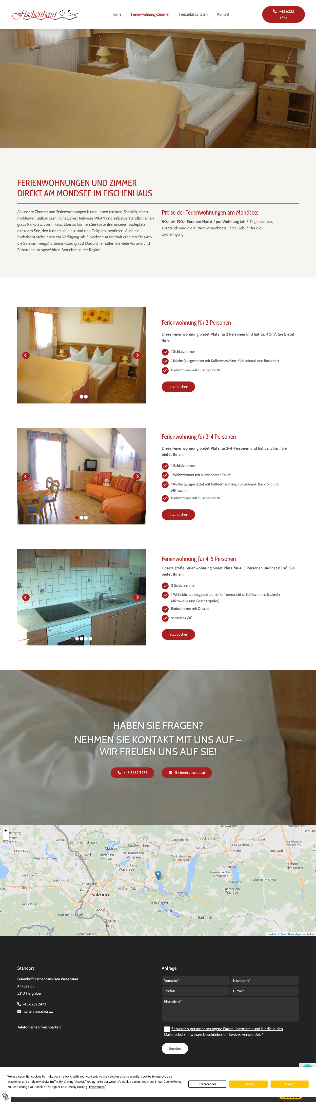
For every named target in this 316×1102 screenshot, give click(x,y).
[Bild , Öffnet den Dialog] (81, 355)
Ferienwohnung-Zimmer (150, 14)
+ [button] (5, 830)
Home (116, 14)
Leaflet (272, 934)
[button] (283, 14)
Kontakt (223, 14)
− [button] (5, 837)
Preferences (207, 1084)
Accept (289, 1084)
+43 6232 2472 (34, 1004)
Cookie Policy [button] (172, 1081)
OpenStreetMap (290, 934)
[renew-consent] (5, 1096)
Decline (248, 1084)
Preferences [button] (97, 1087)
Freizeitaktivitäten (193, 14)
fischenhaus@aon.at (37, 1011)
